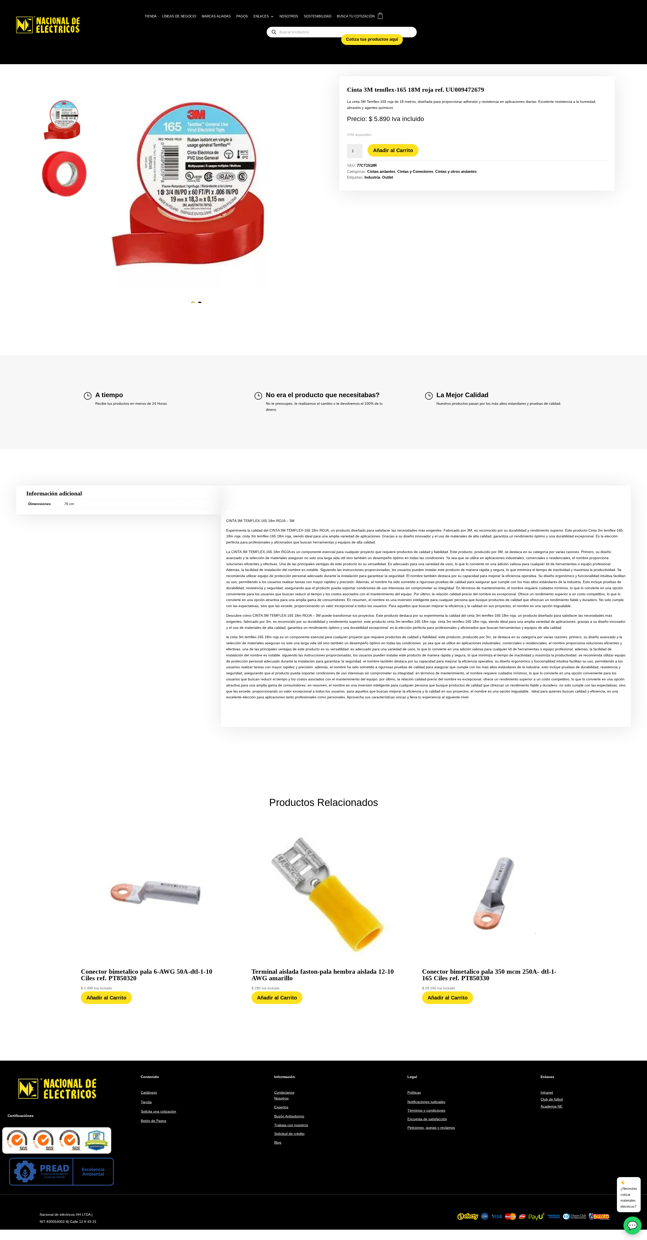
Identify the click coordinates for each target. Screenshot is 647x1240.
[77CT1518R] (196, 186)
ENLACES (261, 16)
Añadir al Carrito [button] (106, 997)
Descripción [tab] (238, 506)
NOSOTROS (289, 16)
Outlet (387, 177)
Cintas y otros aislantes (456, 171)
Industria (372, 177)
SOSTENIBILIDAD (317, 16)
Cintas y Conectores (415, 171)
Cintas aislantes (381, 171)
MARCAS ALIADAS (216, 16)
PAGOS (242, 16)
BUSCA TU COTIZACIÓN (356, 16)
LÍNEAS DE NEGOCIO (179, 16)
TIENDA (151, 16)
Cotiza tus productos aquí (372, 39)
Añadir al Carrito (393, 150)
